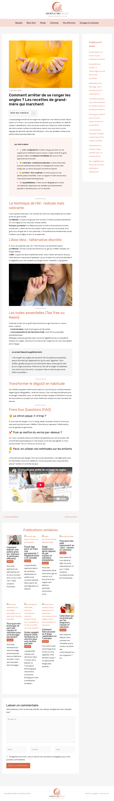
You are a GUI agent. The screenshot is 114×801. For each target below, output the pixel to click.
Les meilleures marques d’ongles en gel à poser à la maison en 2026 (96, 135)
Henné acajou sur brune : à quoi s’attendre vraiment (97, 55)
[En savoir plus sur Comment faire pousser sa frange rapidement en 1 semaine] (49, 615)
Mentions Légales (92, 793)
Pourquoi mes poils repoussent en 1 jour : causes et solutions (67, 545)
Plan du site (104, 793)
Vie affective (69, 22)
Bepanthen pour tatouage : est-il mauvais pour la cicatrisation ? (95, 88)
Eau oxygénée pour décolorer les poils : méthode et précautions (97, 166)
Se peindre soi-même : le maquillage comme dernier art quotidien (97, 71)
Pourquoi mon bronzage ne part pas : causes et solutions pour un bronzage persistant (14, 630)
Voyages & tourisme (89, 22)
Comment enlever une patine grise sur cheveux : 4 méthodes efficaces (13, 553)
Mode (43, 22)
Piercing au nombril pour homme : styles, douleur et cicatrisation (97, 119)
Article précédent (10, 517)
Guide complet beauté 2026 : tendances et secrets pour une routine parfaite (31, 638)
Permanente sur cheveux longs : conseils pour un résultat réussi (96, 150)
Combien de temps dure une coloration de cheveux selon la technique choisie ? (97, 104)
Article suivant (72, 517)
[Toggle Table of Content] (32, 113)
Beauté (18, 22)
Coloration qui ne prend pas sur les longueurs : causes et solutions (67, 621)
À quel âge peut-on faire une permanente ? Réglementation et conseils (31, 552)
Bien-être (31, 22)
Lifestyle (54, 22)
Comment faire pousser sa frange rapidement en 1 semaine (49, 634)
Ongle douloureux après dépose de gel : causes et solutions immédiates (49, 553)
